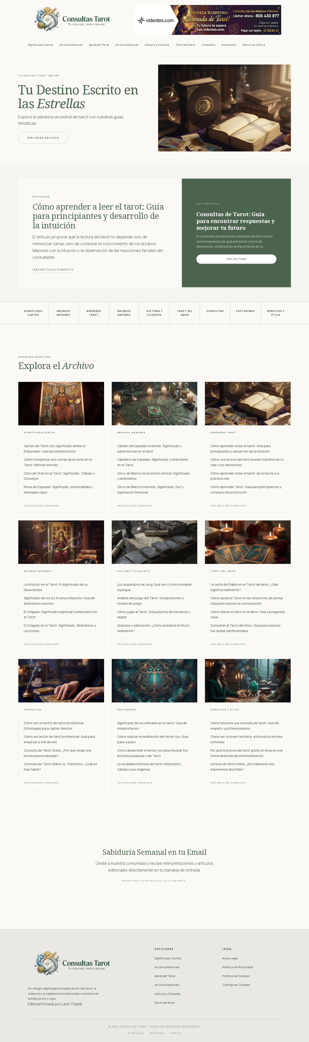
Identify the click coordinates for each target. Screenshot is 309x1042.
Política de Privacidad (237, 967)
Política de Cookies (236, 976)
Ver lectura (236, 259)
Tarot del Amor (185, 44)
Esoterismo (228, 44)
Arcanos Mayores (126, 44)
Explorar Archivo (43, 137)
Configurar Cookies (236, 985)
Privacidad (157, 1033)
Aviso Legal (230, 958)
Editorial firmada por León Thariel (55, 1003)
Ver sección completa (41, 505)
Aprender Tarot (99, 44)
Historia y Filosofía (157, 44)
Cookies (175, 1033)
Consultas (208, 44)
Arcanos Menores (71, 44)
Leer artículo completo (53, 269)
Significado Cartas (40, 44)
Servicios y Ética (254, 44)
